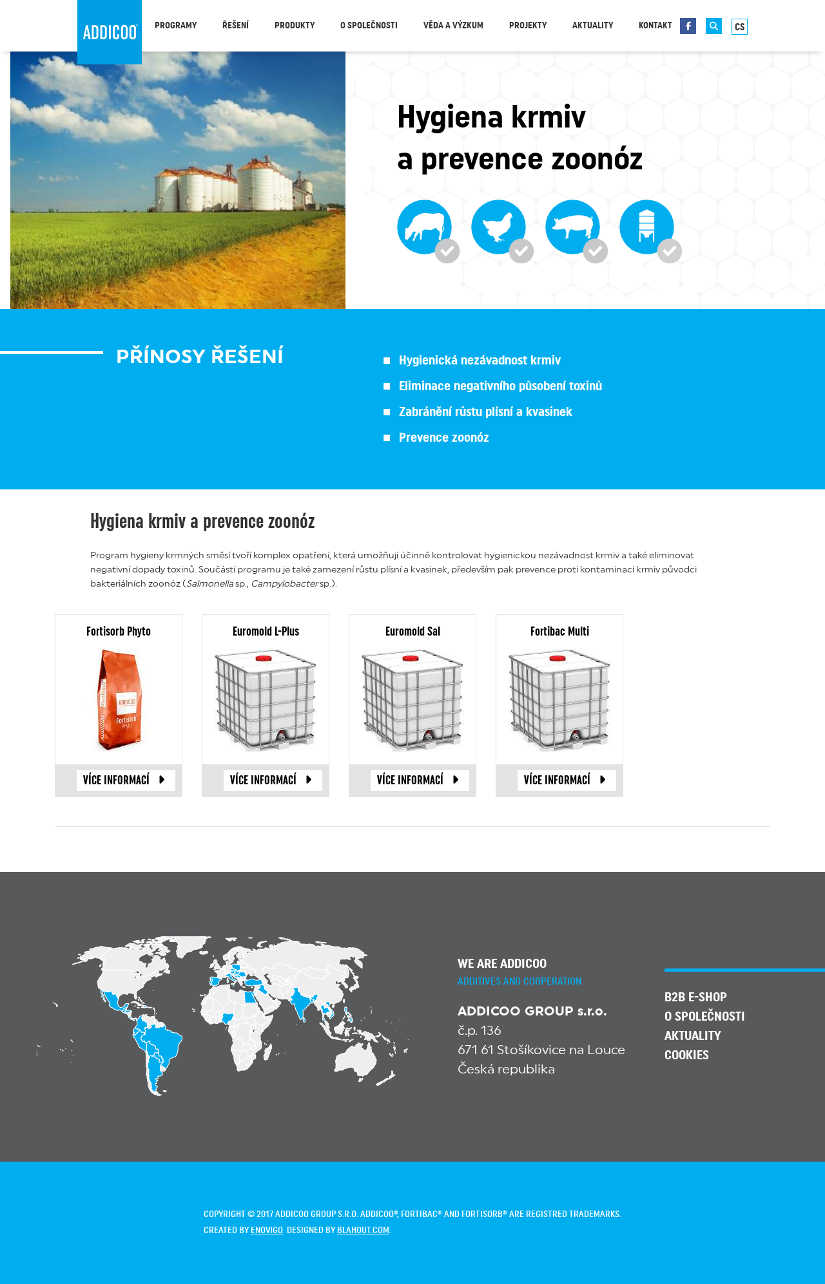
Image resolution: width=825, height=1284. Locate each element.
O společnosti (369, 25)
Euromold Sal (412, 631)
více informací (116, 780)
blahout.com (363, 1230)
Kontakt (655, 25)
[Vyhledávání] (714, 26)
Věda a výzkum (453, 25)
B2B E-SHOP (696, 997)
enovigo (267, 1230)
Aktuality (592, 25)
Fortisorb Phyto (118, 631)
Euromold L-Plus (266, 631)
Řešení (235, 25)
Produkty (295, 25)
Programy (176, 25)
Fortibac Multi (559, 631)
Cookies (687, 1055)
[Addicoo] (109, 32)
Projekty (528, 25)
